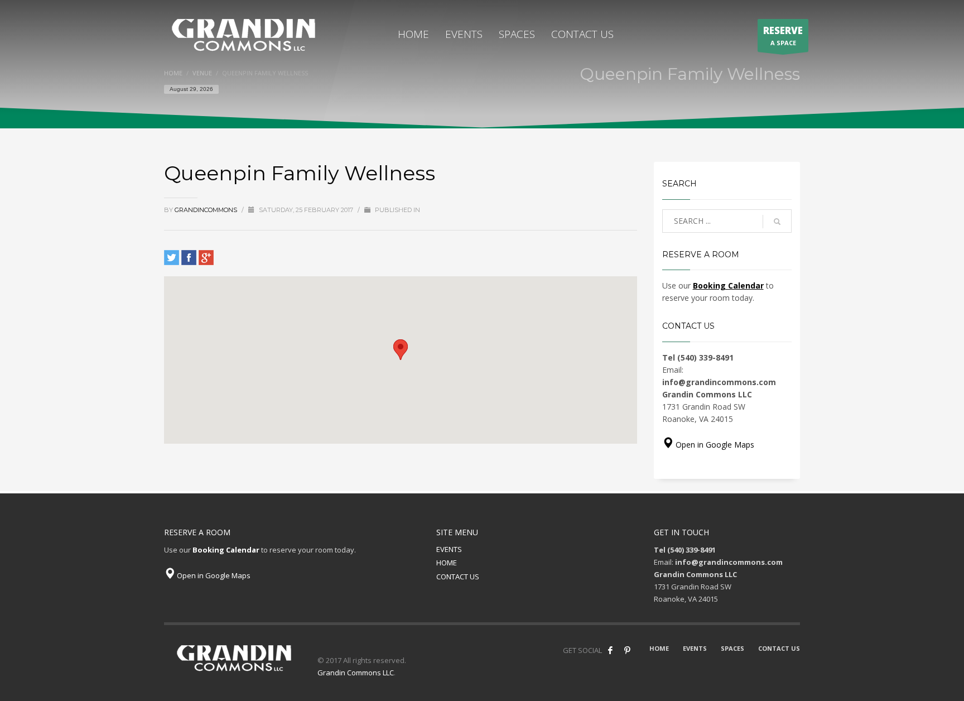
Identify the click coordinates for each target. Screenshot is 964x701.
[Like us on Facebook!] (610, 650)
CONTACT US (457, 577)
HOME (446, 563)
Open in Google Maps (713, 444)
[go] (777, 221)
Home (173, 73)
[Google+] (206, 257)
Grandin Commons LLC (355, 673)
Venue (202, 73)
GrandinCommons (207, 210)
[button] (400, 349)
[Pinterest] (627, 650)
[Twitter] (171, 257)
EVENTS (449, 549)
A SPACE (783, 35)
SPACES (732, 648)
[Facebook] (188, 257)
